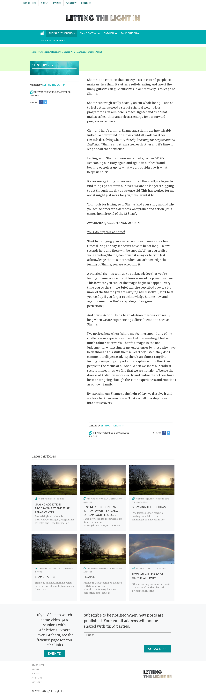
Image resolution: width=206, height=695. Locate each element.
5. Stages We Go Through (74, 52)
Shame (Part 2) (45, 576)
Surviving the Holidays (149, 507)
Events (57, 3)
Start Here (29, 3)
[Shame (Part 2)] (54, 563)
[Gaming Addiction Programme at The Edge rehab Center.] (54, 493)
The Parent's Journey (50, 52)
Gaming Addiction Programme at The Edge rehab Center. (52, 508)
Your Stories (160, 568)
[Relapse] (103, 563)
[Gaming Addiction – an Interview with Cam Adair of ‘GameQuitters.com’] (103, 493)
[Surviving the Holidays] (151, 493)
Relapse (89, 576)
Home (34, 52)
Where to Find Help (47, 499)
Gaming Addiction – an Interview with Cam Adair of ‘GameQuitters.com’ (102, 511)
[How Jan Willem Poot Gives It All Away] (151, 563)
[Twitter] (45, 102)
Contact (86, 3)
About (44, 3)
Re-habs (60, 499)
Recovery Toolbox (144, 568)
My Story (71, 3)
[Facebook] (41, 102)
